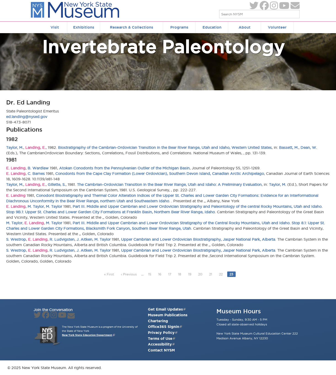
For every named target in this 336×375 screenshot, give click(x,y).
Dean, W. (309, 147)
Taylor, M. (14, 147)
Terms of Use (160, 338)
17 (170, 274)
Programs (179, 27)
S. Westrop (16, 239)
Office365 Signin (163, 326)
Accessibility (160, 344)
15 (151, 274)
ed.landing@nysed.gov (26, 116)
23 (232, 274)
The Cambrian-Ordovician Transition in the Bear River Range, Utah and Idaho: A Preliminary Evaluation (169, 184)
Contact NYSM (161, 350)
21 (211, 274)
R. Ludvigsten (62, 239)
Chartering (158, 321)
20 (201, 274)
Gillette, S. (57, 184)
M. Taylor (36, 206)
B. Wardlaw (38, 168)
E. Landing (16, 168)
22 (222, 274)
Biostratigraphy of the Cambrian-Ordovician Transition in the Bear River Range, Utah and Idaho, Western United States (165, 147)
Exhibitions (83, 27)
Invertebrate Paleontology (163, 46)
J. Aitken (84, 239)
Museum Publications (167, 315)
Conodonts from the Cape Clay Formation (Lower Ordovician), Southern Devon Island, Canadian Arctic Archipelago (159, 173)
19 (191, 274)
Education (212, 27)
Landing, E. (35, 147)
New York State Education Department (87, 335)
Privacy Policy (161, 332)
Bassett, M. (289, 147)
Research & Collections (131, 27)
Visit (55, 27)
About (245, 27)
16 (161, 274)
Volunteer (277, 27)
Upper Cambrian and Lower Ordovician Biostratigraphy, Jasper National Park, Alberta (198, 239)
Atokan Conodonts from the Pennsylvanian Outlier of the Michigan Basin (124, 168)
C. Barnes (36, 173)
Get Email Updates (165, 309)
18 (181, 274)
